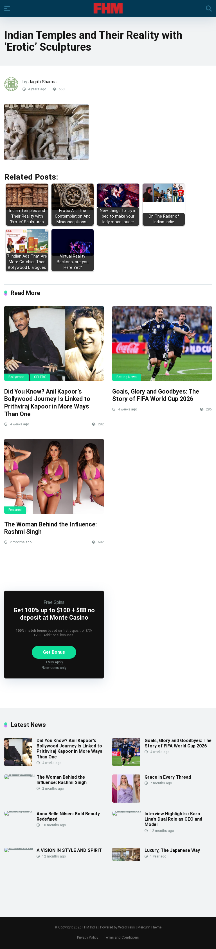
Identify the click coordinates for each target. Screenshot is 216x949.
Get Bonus (54, 652)
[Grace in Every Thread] (126, 801)
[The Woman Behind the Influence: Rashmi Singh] (54, 476)
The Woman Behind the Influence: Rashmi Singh (62, 779)
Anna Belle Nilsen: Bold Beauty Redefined (68, 816)
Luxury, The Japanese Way (172, 850)
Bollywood (16, 377)
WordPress (126, 927)
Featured (15, 510)
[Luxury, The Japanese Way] (126, 859)
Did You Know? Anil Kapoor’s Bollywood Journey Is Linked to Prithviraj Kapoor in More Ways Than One (47, 402)
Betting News (126, 377)
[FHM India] (108, 8)
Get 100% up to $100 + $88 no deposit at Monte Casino (54, 614)
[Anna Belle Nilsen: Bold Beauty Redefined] (20, 811)
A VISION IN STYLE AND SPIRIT (69, 850)
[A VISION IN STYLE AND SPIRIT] (20, 847)
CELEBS (40, 377)
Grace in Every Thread (168, 777)
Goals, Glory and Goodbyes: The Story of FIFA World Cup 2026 (155, 395)
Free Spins (54, 602)
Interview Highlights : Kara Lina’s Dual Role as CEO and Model (173, 819)
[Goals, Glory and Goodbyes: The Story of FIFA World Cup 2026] (162, 343)
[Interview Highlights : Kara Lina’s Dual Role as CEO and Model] (128, 811)
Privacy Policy (87, 937)
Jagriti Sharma (42, 81)
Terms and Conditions (121, 937)
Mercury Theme (149, 927)
